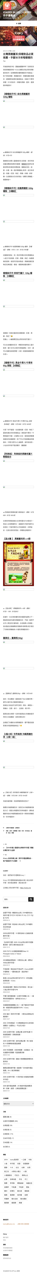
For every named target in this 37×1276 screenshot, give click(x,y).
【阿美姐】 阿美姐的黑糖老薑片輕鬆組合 (17, 455)
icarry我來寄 (14, 1159)
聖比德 (19, 1191)
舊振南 (27, 1191)
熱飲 (19, 831)
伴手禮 (12, 1163)
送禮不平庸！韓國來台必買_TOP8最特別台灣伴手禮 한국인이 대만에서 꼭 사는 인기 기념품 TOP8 (18, 915)
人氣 (5, 1163)
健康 (5, 1167)
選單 (19, 23)
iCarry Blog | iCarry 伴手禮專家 (17, 13)
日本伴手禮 (7, 1138)
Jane (13, 51)
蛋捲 (5, 1195)
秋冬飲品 (27, 831)
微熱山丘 (25, 1175)
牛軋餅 (21, 1187)
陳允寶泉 (23, 1199)
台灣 (10, 831)
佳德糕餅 (26, 1163)
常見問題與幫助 (7, 1248)
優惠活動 (6, 1117)
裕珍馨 (19, 1195)
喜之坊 (6, 1171)
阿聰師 (6, 1199)
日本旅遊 (6, 1142)
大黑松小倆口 (16, 1171)
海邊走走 (29, 1183)
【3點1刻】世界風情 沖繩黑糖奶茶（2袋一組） (18, 735)
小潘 (25, 1171)
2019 (6, 1159)
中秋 (30, 1159)
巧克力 (17, 1175)
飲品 (9, 833)
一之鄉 (23, 1159)
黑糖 (13, 833)
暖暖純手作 (25, 164)
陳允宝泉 (15, 1199)
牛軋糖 (14, 1187)
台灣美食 (17, 828)
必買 (5, 1179)
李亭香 (12, 1183)
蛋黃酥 (12, 1195)
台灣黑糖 (15, 831)
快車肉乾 (13, 1179)
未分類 (5, 1146)
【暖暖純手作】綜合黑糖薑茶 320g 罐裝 (16, 95)
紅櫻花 (12, 1191)
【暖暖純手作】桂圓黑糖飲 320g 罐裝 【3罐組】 (18, 190)
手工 (26, 1179)
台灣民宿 (6, 1129)
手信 (20, 1179)
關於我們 (5, 1237)
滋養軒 (6, 1187)
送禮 (26, 1195)
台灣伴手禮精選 (7, 1250)
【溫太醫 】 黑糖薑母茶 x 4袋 (16, 538)
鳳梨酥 (6, 1203)
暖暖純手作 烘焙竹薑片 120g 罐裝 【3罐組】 (17, 274)
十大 (11, 1167)
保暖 (7, 831)
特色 (4, 1240)
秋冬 (23, 831)
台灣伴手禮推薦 (10, 828)
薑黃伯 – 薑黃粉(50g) (13, 637)
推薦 (5, 1183)
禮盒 (27, 1187)
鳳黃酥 (14, 1203)
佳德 (18, 1163)
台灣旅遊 (6, 1125)
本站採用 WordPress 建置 (11, 1271)
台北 (17, 1167)
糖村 (5, 1191)
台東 (23, 1167)
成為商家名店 (7, 1258)
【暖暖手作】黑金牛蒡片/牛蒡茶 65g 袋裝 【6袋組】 (17, 364)
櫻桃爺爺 (20, 1183)
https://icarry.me (25, 888)
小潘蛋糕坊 (8, 1175)
